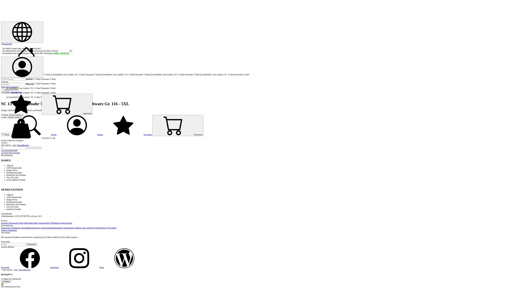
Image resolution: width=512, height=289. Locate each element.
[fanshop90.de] (6, 44)
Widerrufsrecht (101, 228)
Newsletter (112, 228)
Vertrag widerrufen (9, 230)
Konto (21, 223)
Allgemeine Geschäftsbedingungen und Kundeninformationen (37, 228)
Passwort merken (11, 90)
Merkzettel (29, 223)
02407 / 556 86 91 (61, 53)
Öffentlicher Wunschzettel (61, 223)
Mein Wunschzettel (42, 223)
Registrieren (16, 92)
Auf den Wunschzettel (10, 153)
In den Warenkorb (34, 148)
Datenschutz (68, 228)
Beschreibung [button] (7, 155)
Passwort (30, 84)
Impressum (5, 228)
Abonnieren (31, 244)
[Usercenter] (22, 67)
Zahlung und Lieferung (84, 228)
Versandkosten (23, 145)
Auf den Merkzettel (9, 150)
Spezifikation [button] (6, 214)
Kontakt (4, 223)
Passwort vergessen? (9, 87)
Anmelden (6, 92)
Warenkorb (13, 223)
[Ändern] (22, 32)
